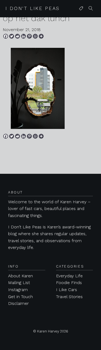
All (80, 19)
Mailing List (19, 282)
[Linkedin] (23, 36)
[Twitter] (11, 36)
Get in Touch (20, 296)
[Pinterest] (29, 36)
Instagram (18, 289)
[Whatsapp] (35, 36)
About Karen (20, 275)
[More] (41, 36)
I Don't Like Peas (32, 8)
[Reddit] (17, 36)
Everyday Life (69, 275)
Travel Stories (69, 296)
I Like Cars (66, 289)
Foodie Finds (69, 282)
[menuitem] (81, 8)
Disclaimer (18, 303)
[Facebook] (5, 36)
